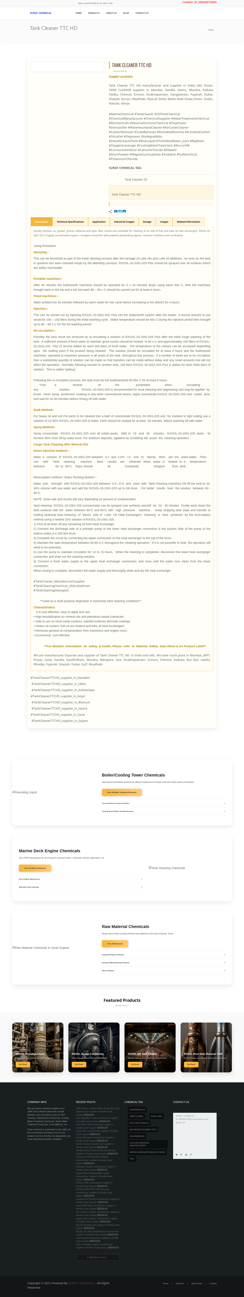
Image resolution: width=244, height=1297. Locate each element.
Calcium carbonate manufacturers (139, 1144)
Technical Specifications (70, 221)
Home (79, 13)
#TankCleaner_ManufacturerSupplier (59, 581)
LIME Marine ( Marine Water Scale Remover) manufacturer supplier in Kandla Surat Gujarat (97, 1111)
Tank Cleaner (136, 1116)
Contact (213, 1283)
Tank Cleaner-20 (136, 179)
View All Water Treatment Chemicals (122, 792)
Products (94, 13)
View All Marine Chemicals (35, 868)
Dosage (147, 221)
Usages (164, 221)
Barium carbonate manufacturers (147, 1152)
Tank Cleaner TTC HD (126, 194)
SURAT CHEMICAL (81, 1283)
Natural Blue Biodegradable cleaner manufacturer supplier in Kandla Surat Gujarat (94, 1176)
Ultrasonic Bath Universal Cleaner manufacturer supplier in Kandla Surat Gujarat (94, 1160)
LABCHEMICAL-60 (137, 1110)
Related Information (188, 221)
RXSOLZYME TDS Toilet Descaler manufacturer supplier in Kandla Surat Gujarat (94, 1192)
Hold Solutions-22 (139, 1123)
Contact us (142, 13)
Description (41, 221)
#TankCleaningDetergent (51, 590)
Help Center (196, 1283)
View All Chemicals (115, 944)
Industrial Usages (124, 221)
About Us (111, 13)
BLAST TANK (156, 1116)
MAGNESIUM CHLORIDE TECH (143, 1130)
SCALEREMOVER (137, 1136)
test (132, 1159)
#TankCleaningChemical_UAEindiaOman (62, 586)
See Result (23, 1064)
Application (99, 221)
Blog (126, 13)
